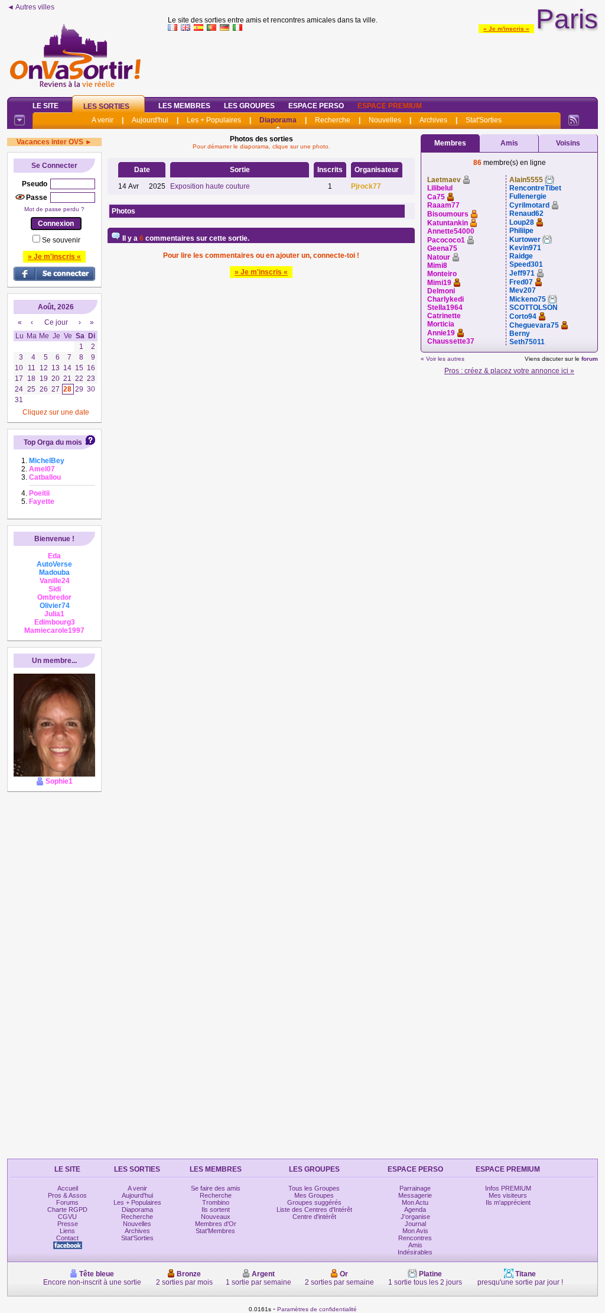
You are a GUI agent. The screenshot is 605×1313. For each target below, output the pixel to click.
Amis (509, 143)
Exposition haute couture (210, 186)
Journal (415, 1223)
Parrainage (415, 1188)
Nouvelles (385, 120)
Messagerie (415, 1195)
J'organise (415, 1216)
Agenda (415, 1209)
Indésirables (415, 1252)
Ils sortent (215, 1209)
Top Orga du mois (53, 442)
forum (589, 358)
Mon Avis (415, 1230)
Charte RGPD (67, 1209)
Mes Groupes (314, 1195)
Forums (67, 1202)
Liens (67, 1230)
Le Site (45, 106)
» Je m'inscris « (506, 28)
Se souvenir (61, 240)
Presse (67, 1223)
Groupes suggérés (314, 1202)
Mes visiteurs (508, 1195)
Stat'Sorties (484, 120)
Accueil (67, 1188)
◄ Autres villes (30, 7)
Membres (450, 143)
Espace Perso (316, 106)
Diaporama (278, 120)
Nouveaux (215, 1216)
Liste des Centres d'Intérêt (314, 1209)
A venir (102, 120)
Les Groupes (249, 106)
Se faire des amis (215, 1188)
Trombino (215, 1202)
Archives (433, 120)
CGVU (67, 1216)
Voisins (568, 143)
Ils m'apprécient (508, 1202)
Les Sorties (106, 106)
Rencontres (415, 1237)
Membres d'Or (215, 1223)
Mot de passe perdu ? (54, 209)
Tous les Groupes (314, 1188)
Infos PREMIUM (508, 1188)
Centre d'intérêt (314, 1216)
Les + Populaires (214, 120)
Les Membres (184, 106)
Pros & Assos (67, 1195)
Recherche (332, 120)
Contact (67, 1237)
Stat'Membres (215, 1230)
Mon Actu (415, 1202)
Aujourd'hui (150, 120)
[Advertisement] (383, 61)
